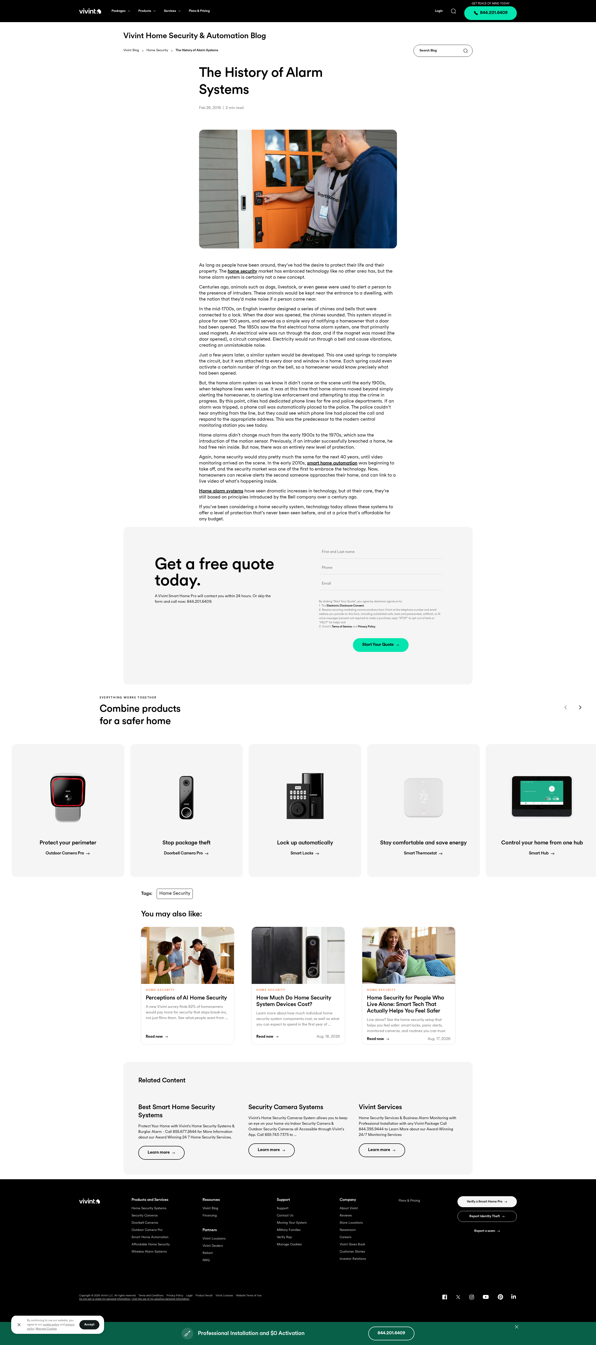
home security (242, 271)
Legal (189, 1295)
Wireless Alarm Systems (149, 1252)
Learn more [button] (159, 1153)
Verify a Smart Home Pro (484, 1201)
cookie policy (51, 1324)
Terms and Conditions (151, 1295)
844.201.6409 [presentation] (494, 13)
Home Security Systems (149, 1208)
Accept (89, 1324)
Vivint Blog (131, 50)
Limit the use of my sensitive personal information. (161, 1299)
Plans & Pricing (199, 11)
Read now (154, 1037)
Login (439, 11)
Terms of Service (342, 626)
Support (282, 1208)
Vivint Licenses (224, 1295)
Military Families (289, 1230)
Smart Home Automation (150, 1237)
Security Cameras (145, 1215)
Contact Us (285, 1215)
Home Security (157, 50)
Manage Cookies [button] (46, 1329)
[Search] (465, 51)
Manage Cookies (289, 1244)
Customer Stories (352, 1252)
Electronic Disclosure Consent (345, 605)
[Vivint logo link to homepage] (90, 11)
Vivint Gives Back (352, 1244)
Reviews (346, 1215)
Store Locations (351, 1223)
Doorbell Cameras (145, 1223)
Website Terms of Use (248, 1295)
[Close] (19, 1325)
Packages (118, 11)
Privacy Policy (366, 626)
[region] (57, 1324)
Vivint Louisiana (214, 1238)
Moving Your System (292, 1223)
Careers (345, 1237)
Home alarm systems (221, 491)
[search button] (453, 11)
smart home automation (332, 463)
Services (170, 11)
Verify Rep (284, 1237)
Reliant (208, 1253)
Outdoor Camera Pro (147, 1230)
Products (144, 11)
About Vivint (349, 1208)
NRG (206, 1260)
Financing (210, 1215)
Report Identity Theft (484, 1216)
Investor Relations (353, 1259)
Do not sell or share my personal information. (105, 1299)
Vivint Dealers (213, 1246)
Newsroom (348, 1230)
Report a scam (484, 1231)
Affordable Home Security (151, 1244)
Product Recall (204, 1295)
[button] (68, 810)
